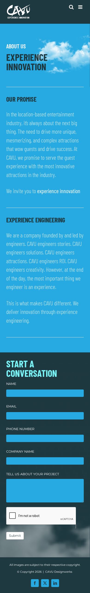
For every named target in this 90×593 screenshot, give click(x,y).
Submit (15, 536)
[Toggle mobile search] (71, 7)
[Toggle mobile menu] (80, 7)
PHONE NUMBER (20, 429)
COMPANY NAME (20, 451)
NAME (11, 384)
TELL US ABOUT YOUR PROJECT (32, 474)
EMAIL (11, 406)
